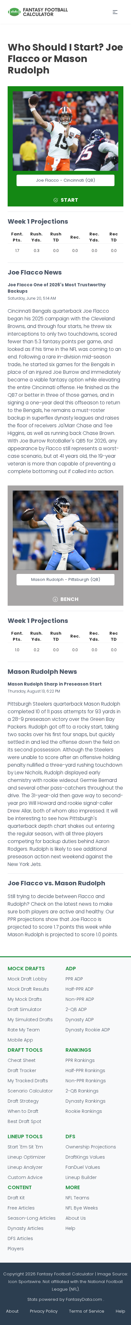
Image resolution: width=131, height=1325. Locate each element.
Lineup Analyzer (25, 1167)
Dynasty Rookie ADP (88, 1030)
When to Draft (23, 1111)
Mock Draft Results (28, 989)
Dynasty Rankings (86, 1101)
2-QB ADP (76, 1009)
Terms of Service (86, 1311)
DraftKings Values (85, 1157)
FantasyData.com (84, 1299)
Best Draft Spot (24, 1121)
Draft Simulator (24, 1009)
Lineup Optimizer (26, 1157)
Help (70, 1228)
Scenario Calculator (30, 1091)
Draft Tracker (22, 1070)
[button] (115, 12)
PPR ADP (74, 979)
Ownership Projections (91, 1147)
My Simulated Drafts (30, 1019)
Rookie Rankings (84, 1111)
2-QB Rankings (82, 1091)
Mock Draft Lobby (27, 979)
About (12, 1311)
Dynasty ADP (80, 1019)
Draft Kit (16, 1198)
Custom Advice (25, 1177)
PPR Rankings (80, 1060)
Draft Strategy (23, 1101)
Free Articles (21, 1208)
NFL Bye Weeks (82, 1208)
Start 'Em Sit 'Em (25, 1147)
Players (16, 1248)
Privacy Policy (44, 1311)
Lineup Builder (81, 1177)
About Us (76, 1218)
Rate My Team (24, 1030)
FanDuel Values (83, 1167)
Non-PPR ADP (80, 999)
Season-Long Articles (32, 1218)
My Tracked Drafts (28, 1080)
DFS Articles (20, 1238)
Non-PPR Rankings (86, 1080)
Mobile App (20, 1040)
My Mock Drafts (25, 999)
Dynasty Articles (26, 1228)
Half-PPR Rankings (85, 1070)
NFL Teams (77, 1198)
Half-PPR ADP (79, 989)
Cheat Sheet (22, 1060)
